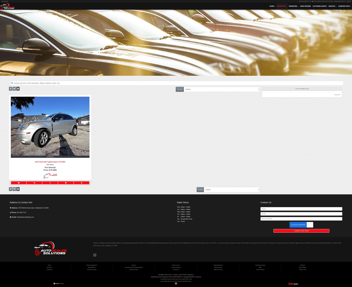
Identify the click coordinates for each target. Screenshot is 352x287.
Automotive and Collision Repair (134, 267)
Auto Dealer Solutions (186, 275)
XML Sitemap (302, 267)
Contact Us (176, 269)
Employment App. (260, 265)
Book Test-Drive (134, 269)
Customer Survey (320, 6)
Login (5, 1)
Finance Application (91, 265)
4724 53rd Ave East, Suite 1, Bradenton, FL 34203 (332, 1)
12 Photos (50, 157)
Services (332, 6)
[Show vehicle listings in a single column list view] (10, 89)
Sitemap (302, 265)
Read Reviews (305, 6)
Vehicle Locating (176, 267)
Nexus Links (302, 269)
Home (272, 6)
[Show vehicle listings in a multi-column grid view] (18, 89)
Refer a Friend (218, 267)
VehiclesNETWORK (174, 277)
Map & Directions (218, 265)
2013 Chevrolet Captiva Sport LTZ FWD (50, 162)
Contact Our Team (301, 231)
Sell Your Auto (176, 265)
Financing (293, 6)
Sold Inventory (260, 269)
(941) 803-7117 (305, 1)
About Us (49, 267)
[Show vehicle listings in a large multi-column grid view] (14, 89)
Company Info (344, 6)
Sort (180, 89)
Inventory (281, 6)
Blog (260, 267)
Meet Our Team (218, 269)
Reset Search (337, 94)
